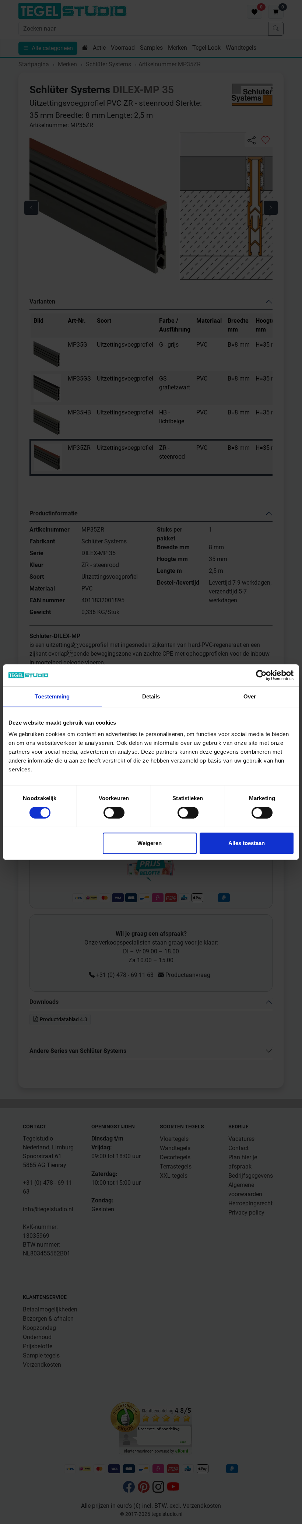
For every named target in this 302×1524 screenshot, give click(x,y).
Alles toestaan (246, 843)
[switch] (113, 813)
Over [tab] (249, 696)
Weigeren (149, 843)
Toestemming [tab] (52, 696)
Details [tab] (151, 696)
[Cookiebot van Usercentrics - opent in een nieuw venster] (261, 675)
